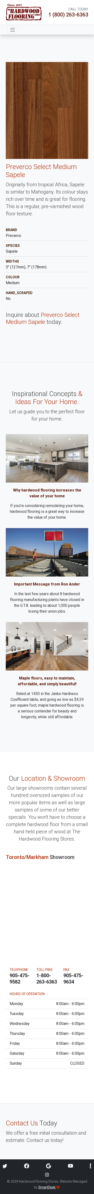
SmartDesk (47, 1187)
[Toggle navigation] (12, 30)
